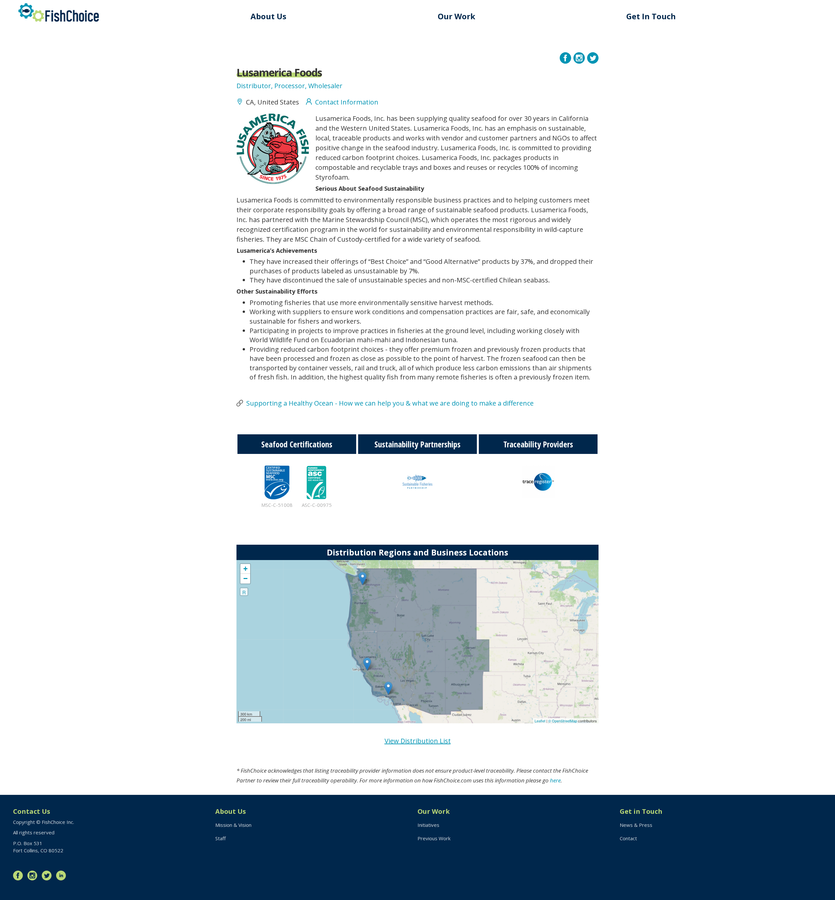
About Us (268, 16)
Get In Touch (651, 16)
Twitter (48, 875)
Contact (628, 838)
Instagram (33, 875)
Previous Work (434, 838)
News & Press (636, 825)
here (555, 780)
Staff (220, 838)
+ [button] (245, 569)
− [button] (245, 578)
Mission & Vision (233, 825)
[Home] (58, 13)
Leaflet (540, 720)
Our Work (456, 16)
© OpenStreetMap (563, 720)
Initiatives (428, 825)
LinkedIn (62, 875)
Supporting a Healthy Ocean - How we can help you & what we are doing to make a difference (390, 403)
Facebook (19, 875)
